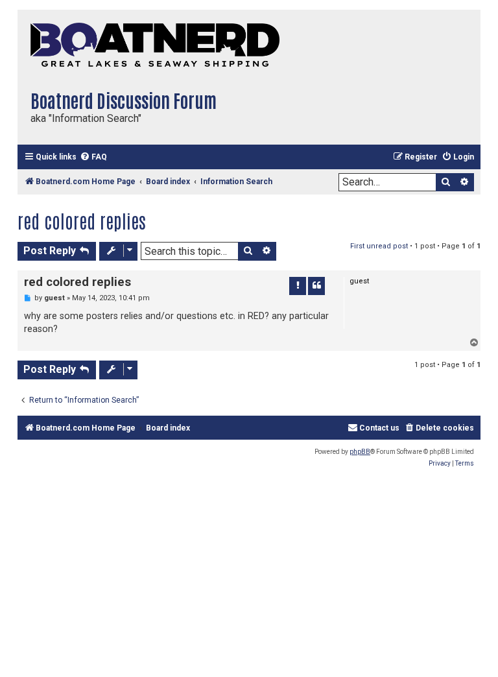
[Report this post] (297, 286)
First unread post (379, 246)
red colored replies (82, 220)
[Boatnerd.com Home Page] (160, 45)
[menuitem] (93, 157)
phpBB (360, 451)
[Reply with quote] (316, 286)
